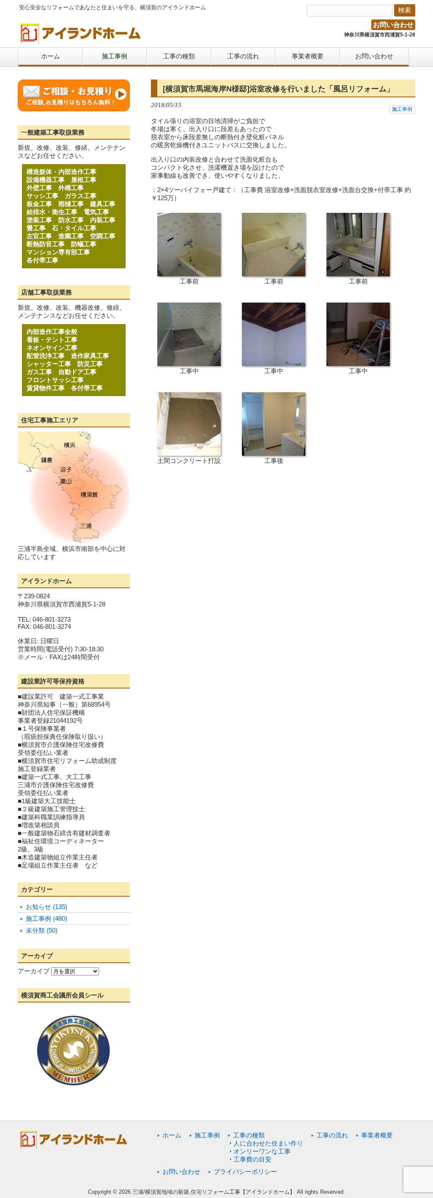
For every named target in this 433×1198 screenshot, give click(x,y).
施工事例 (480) (46, 918)
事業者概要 (377, 1135)
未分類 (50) (42, 930)
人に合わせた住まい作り (268, 1143)
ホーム (171, 1135)
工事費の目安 (252, 1159)
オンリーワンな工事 (261, 1151)
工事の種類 (249, 1135)
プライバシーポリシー (245, 1171)
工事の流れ (332, 1135)
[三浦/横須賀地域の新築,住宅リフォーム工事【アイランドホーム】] (81, 41)
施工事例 (402, 109)
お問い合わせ (393, 24)
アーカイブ (33, 971)
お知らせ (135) (46, 906)
